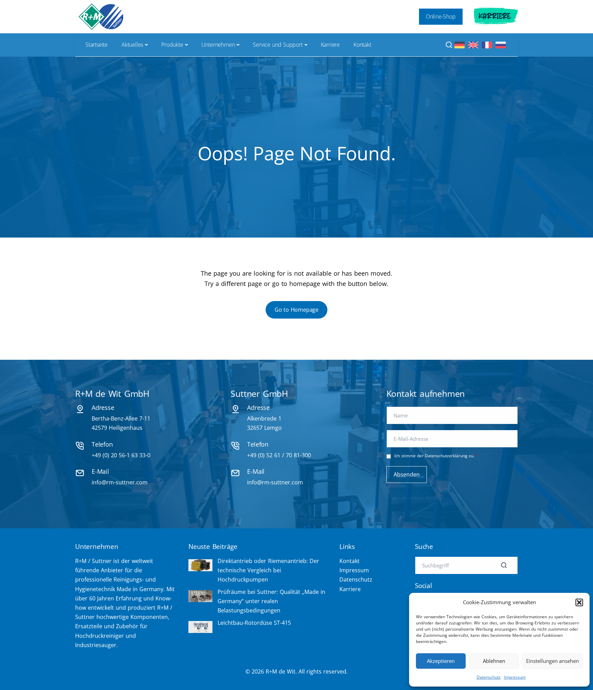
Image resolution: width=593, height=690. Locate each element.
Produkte (172, 44)
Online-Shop (441, 16)
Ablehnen (494, 660)
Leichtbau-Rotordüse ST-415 (254, 622)
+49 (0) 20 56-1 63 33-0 (121, 455)
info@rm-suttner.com (120, 482)
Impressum (515, 677)
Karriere (494, 16)
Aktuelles (132, 44)
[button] (579, 602)
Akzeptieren (441, 660)
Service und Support (277, 44)
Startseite (96, 44)
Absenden (407, 474)
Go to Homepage (296, 309)
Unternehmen (218, 44)
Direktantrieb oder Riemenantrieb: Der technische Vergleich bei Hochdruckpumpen (268, 570)
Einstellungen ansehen (552, 660)
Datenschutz (489, 677)
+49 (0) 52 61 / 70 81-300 (279, 455)
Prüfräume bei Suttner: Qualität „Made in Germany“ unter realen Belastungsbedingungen (271, 601)
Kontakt (362, 44)
